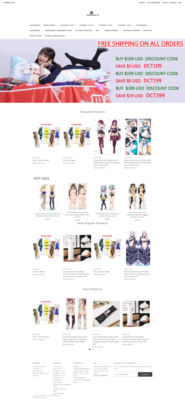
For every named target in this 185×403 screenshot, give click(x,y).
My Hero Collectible (83, 30)
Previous (29, 320)
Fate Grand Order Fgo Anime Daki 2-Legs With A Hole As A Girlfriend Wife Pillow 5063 (75, 339)
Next (154, 320)
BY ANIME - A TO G (67, 25)
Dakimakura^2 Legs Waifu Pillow (58, 30)
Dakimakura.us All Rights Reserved (50, 395)
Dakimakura (35, 30)
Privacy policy (36, 36)
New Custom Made (41, 160)
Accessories (35, 25)
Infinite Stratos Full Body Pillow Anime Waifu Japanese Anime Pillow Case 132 (77, 215)
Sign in (164, 3)
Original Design (111, 30)
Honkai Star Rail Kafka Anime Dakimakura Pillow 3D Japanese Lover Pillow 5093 (107, 162)
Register (173, 3)
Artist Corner (49, 25)
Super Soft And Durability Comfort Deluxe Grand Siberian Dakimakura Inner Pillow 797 (76, 274)
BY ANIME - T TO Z (124, 25)
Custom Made (69, 160)
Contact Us (147, 30)
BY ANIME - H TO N (86, 25)
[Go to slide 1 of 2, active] (89, 349)
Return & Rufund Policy (55, 36)
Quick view (45, 135)
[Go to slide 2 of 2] (93, 349)
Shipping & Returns (131, 30)
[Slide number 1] (92, 71)
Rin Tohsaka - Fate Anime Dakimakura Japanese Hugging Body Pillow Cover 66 (137, 215)
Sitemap (36, 375)
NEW (97, 30)
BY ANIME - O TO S (105, 25)
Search (142, 3)
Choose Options (47, 139)
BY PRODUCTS (141, 25)
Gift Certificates (153, 3)
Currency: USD (9, 3)
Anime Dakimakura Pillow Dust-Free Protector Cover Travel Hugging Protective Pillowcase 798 (105, 340)
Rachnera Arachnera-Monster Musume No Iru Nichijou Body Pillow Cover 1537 (136, 274)
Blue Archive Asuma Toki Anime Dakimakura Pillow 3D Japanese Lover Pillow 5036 (137, 162)
